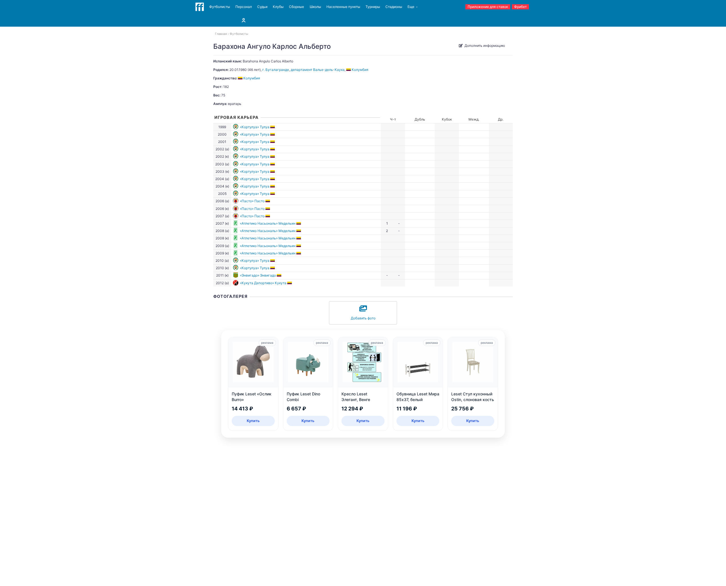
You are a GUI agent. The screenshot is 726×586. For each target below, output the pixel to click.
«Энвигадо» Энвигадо (258, 275)
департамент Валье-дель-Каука (318, 70)
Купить (253, 420)
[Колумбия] (273, 127)
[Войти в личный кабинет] (243, 20)
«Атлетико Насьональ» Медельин (268, 223)
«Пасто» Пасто (252, 201)
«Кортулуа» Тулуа (254, 127)
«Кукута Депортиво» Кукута (263, 283)
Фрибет (520, 7)
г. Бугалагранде (275, 70)
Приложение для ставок (488, 7)
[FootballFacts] (199, 7)
